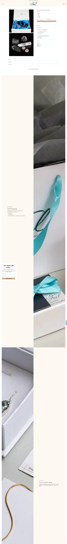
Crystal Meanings (39, 27)
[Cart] (65, 4)
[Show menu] (2, 4)
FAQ (9, 59)
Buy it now (46, 21)
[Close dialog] (15, 264)
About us (9, 64)
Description (38, 25)
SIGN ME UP (8, 278)
